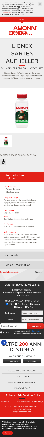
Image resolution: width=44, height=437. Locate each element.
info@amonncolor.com (22, 412)
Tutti (10, 304)
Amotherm (22, 304)
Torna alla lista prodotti (9, 272)
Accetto (6, 332)
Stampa (38, 272)
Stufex (30, 307)
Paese (10, 320)
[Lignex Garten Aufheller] (22, 110)
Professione (10, 313)
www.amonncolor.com (22, 409)
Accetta (7, 433)
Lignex (19, 307)
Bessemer (36, 304)
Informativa (35, 331)
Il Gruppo (32, 361)
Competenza (12, 361)
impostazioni (30, 428)
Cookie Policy (6, 12)
